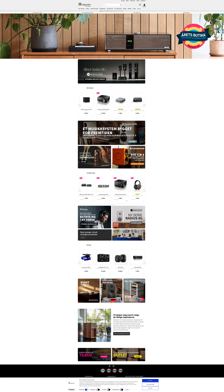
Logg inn (144, 6)
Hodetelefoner (94, 8)
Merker (129, 8)
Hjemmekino (102, 8)
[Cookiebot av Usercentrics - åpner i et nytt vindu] (71, 390)
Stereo (87, 8)
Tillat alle (150, 380)
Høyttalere (81, 8)
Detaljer (127, 389)
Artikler (137, 0)
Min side (123, 0)
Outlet (139, 8)
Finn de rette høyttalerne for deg (121, 333)
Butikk (127, 0)
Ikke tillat (150, 388)
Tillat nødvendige (150, 384)
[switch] (98, 390)
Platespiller (110, 8)
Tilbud (134, 8)
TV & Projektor (118, 8)
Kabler (124, 8)
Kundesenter (132, 0)
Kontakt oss (143, 0)
